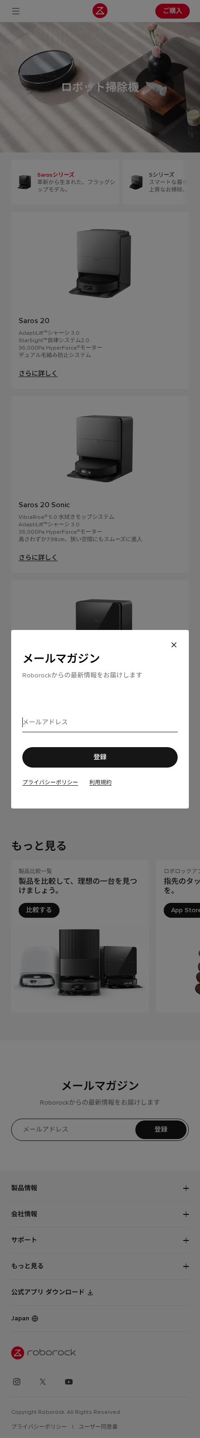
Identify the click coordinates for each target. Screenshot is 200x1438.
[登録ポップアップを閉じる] (174, 644)
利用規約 (100, 782)
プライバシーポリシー (50, 782)
